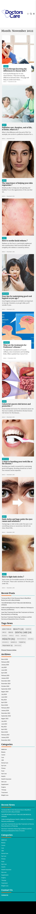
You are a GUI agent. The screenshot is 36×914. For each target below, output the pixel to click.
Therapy (6, 66)
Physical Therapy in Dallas (8, 650)
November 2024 (5, 683)
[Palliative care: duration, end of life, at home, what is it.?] (18, 103)
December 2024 (5, 681)
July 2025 (4, 667)
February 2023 (5, 735)
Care (4, 632)
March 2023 (4, 732)
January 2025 (5, 678)
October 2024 (5, 686)
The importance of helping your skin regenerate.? (17, 184)
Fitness (11, 635)
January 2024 (5, 710)
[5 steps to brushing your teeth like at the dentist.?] (18, 437)
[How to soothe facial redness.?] (18, 217)
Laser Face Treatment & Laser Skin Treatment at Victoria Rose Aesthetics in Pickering (17, 613)
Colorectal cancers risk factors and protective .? (16, 405)
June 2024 (4, 697)
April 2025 (4, 673)
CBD (10, 632)
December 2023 (5, 713)
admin (4, 81)
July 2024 (4, 694)
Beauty (4, 238)
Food (17, 635)
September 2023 (6, 716)
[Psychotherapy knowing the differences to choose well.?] (18, 53)
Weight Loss (18, 645)
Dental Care (5, 293)
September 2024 (6, 689)
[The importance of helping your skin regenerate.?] (18, 159)
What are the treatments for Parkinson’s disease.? (14, 346)
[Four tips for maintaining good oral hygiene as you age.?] (18, 272)
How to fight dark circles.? (13, 577)
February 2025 (5, 675)
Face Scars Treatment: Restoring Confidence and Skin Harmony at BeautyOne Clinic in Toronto (16, 618)
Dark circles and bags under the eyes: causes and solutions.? (17, 520)
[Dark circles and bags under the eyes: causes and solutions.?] (18, 495)
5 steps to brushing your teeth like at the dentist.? (17, 463)
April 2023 (4, 729)
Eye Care (4, 635)
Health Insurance (21, 638)
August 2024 (4, 691)
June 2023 (4, 724)
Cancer (4, 401)
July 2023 (4, 721)
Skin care (30, 638)
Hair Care (23, 635)
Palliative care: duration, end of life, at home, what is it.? (17, 128)
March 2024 (4, 705)
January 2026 (5, 664)
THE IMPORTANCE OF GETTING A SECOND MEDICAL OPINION (16, 604)
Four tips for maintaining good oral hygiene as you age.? (17, 297)
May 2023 (4, 726)
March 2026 (4, 659)
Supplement (5, 642)
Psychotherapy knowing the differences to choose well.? (15, 70)
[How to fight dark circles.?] (18, 553)
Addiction (6, 629)
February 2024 (5, 708)
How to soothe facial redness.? (14, 241)
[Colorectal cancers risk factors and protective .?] (18, 380)
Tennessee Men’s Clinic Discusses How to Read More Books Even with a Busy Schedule (16, 599)
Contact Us (4, 895)
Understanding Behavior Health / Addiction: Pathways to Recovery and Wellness (17, 608)
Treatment (6, 342)
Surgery (14, 642)
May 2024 (4, 699)
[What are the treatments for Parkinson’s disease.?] (18, 330)
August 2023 (4, 718)
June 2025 (4, 670)
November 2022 (5, 740)
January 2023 (5, 737)
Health (4, 124)
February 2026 (5, 662)
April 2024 (4, 702)
